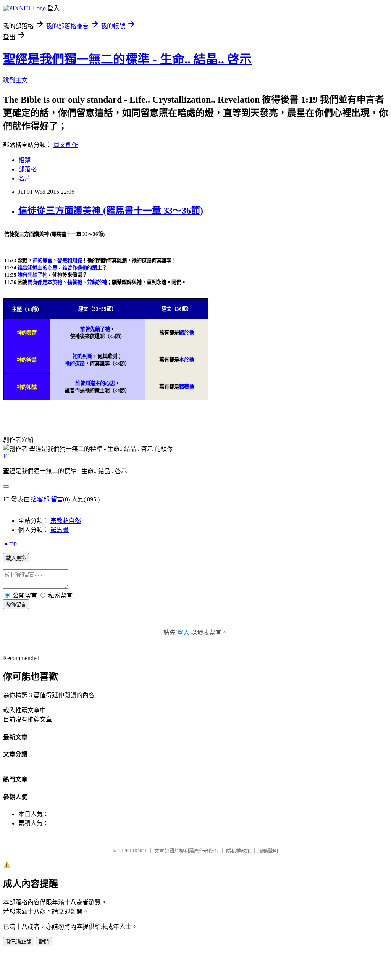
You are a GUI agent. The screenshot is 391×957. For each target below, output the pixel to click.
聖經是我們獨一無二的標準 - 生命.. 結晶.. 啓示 (127, 59)
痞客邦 (40, 499)
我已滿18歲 (18, 942)
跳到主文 (15, 80)
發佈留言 (16, 604)
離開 (44, 942)
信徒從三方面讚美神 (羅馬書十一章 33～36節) (110, 211)
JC (6, 456)
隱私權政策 (238, 851)
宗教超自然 (65, 520)
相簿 (24, 160)
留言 (57, 499)
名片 (24, 178)
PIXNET (138, 851)
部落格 (27, 169)
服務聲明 (268, 851)
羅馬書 (59, 530)
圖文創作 (65, 145)
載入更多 (16, 558)
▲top (10, 543)
